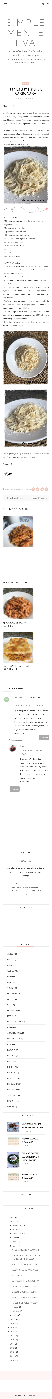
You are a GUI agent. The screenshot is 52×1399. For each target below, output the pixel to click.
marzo (15, 1307)
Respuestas (16, 739)
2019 (12, 1327)
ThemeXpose (33, 1395)
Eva (20, 98)
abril (14, 1245)
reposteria (12, 1084)
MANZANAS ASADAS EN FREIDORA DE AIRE (32, 1126)
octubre (16, 1229)
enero (15, 1315)
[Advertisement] (18, 564)
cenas (10, 982)
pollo (10, 1061)
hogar (10, 1004)
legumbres (12, 1010)
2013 (12, 1348)
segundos (12, 1095)
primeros (20, 489)
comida (10, 987)
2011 (12, 1356)
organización (14, 1033)
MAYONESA (17, 1275)
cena (9, 976)
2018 (12, 1331)
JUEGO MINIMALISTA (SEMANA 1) (25, 1250)
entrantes (12, 993)
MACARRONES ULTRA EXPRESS (14, 624)
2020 (12, 1323)
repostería (12, 1089)
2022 (12, 1221)
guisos (10, 999)
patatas (11, 1050)
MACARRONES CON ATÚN (17, 582)
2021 (12, 1319)
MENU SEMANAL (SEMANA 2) (30, 1176)
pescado (11, 1055)
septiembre (18, 1233)
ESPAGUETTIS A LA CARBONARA (25, 1281)
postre (10, 1067)
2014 (12, 1343)
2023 (12, 1217)
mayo (15, 1241)
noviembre (17, 1225)
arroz (10, 954)
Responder (44, 737)
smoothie (12, 1101)
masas (10, 1016)
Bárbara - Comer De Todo (27, 699)
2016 (12, 1339)
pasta (25, 84)
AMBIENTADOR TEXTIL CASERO (25, 1286)
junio (15, 1237)
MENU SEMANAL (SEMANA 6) (30, 1140)
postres (11, 1072)
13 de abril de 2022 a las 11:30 (29, 705)
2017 (12, 1335)
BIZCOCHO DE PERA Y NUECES (25, 1292)
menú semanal (14, 1021)
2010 (12, 1360)
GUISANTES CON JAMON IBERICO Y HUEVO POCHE (30, 1157)
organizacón (13, 1038)
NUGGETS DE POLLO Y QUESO (25, 1303)
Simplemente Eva (26, 33)
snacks (10, 1106)
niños (10, 1027)
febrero (16, 1311)
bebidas (11, 959)
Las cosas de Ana (18, 120)
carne (10, 965)
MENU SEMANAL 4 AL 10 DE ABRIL (26, 1297)
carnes (10, 971)
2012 (12, 1352)
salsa (28, 489)
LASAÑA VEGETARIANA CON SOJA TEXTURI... (18, 667)
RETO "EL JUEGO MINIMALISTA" (25, 1264)
